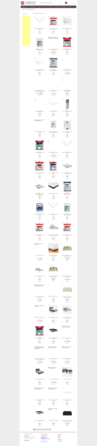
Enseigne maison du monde (45, 438)
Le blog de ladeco (44, 435)
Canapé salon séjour (25, 6)
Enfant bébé (64, 6)
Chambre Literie (40, 6)
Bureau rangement (33, 6)
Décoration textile (57, 6)
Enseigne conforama (44, 437)
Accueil (23, 9)
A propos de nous (44, 441)
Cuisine (46, 6)
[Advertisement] (26, 30)
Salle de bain (51, 6)
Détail (40, 33)
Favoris (74, 3)
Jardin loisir (69, 6)
